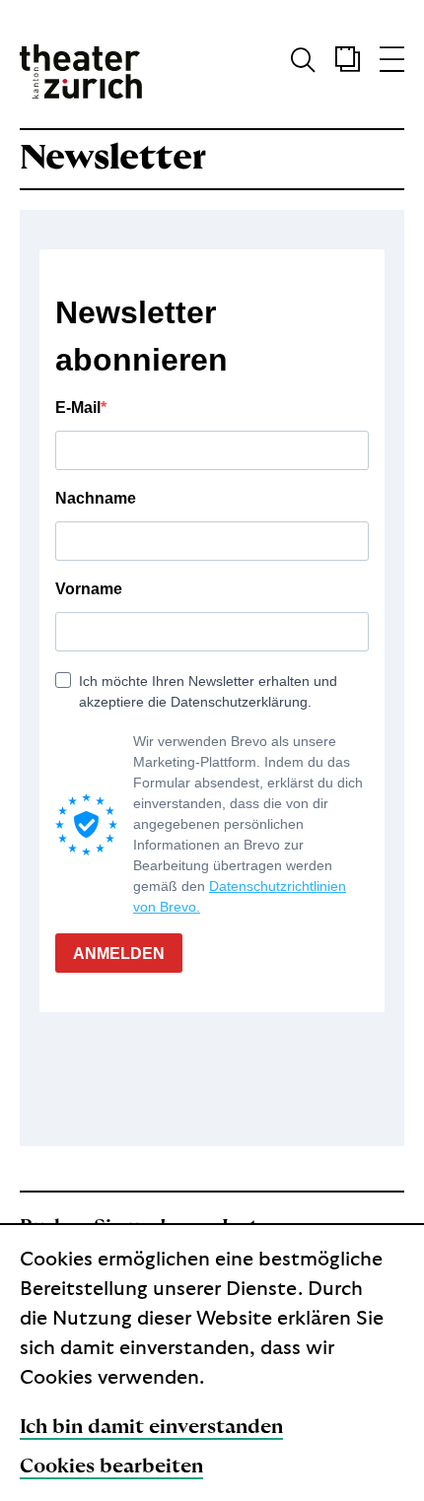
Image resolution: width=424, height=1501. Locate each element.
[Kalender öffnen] (347, 64)
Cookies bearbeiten (111, 1466)
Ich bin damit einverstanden (151, 1427)
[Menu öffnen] (392, 64)
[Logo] (81, 71)
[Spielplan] (338, 64)
